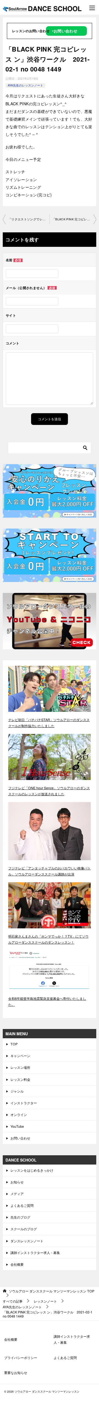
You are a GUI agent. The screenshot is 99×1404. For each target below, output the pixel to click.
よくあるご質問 (22, 1205)
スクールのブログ (23, 1228)
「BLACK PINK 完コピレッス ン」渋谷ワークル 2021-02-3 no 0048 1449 (74, 219)
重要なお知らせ (15, 1372)
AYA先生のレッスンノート (25, 85)
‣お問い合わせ (64, 31)
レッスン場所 (20, 1067)
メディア (17, 1193)
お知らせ (17, 1182)
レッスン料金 (20, 1079)
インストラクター (23, 1102)
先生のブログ (20, 1217)
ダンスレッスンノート (26, 1240)
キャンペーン (20, 1055)
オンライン (18, 1114)
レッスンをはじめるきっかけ (31, 1170)
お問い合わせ (20, 1138)
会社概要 (17, 1264)
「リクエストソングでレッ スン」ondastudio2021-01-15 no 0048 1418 (29, 219)
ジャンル (17, 1091)
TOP (14, 1044)
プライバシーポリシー (20, 1357)
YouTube (17, 1126)
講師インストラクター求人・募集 (35, 1252)
